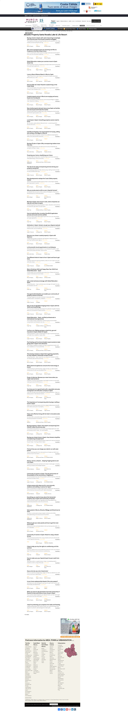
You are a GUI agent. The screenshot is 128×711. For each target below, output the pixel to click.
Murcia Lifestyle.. (47, 162)
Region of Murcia (39, 69)
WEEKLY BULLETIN (44, 15)
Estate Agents (47, 93)
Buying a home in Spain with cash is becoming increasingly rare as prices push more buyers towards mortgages (43, 38)
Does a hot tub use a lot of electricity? (37, 571)
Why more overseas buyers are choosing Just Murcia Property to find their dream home (42, 50)
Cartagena (38, 265)
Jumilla (70, 21)
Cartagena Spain (41, 699)
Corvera (51, 653)
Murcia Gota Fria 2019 (64, 699)
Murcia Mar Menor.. (30, 151)
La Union (27, 663)
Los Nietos (27, 667)
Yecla (43, 662)
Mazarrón (84, 21)
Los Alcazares (28, 665)
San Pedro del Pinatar (28, 685)
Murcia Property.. (30, 46)
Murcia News (28, 25)
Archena (51, 651)
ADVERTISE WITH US (36, 15)
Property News (66, 25)
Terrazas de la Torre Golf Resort (28, 693)
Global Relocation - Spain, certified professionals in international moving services (41, 318)
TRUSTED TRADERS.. (48, 543)
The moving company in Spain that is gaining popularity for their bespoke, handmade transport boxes (43, 354)
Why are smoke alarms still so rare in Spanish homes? (42, 190)
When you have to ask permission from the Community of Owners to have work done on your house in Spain (43, 592)
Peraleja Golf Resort (52, 669)
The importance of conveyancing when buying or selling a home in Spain (43, 402)
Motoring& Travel (51, 25)
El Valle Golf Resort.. (40, 210)
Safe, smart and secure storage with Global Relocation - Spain (42, 281)
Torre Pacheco (28, 695)
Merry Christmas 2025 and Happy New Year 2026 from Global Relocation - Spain (42, 270)
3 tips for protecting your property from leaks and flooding (43, 605)
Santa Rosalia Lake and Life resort (28, 689)
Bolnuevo (35, 652)
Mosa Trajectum (39, 81)
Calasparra (44, 650)
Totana (34, 673)
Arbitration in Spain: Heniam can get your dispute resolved (43, 225)
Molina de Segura (52, 664)
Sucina (51, 673)
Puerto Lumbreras (35, 669)
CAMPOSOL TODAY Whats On (31, 699)
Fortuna (43, 657)
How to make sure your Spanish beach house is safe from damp (43, 558)
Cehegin (43, 654)
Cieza (43, 655)
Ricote (51, 672)
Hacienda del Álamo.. (40, 162)
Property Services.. (48, 151)
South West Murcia (36, 643)
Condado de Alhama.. (40, 325)
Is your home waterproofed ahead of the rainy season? (42, 581)
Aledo (34, 648)
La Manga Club (39, 151)
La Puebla (27, 659)
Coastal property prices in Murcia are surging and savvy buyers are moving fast (42, 97)
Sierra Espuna (36, 672)
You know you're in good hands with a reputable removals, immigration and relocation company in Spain (43, 390)
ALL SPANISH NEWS (48, 265)
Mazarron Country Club (61, 672)
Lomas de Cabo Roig (61, 689)
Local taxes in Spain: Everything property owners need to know (43, 120)
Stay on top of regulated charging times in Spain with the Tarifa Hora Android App (43, 306)
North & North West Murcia (45, 644)
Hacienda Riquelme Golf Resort (53, 659)
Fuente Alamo (36, 658)
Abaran (51, 648)
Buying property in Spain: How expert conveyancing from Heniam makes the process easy (43, 426)
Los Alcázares (78, 21)
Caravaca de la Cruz (45, 652)
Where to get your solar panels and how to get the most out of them (42, 523)
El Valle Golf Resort (52, 656)
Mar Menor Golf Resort (28, 671)
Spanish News (75, 25)
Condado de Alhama (36, 656)
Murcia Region (30, 197)
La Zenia (60, 687)
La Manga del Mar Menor (28, 657)
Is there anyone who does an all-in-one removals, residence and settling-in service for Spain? (41, 486)
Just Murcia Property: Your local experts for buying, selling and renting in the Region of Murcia (43, 132)
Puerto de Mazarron (35, 667)
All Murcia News (47, 46)
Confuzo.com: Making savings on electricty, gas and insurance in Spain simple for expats (41, 331)
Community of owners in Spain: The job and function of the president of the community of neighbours (42, 474)
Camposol (38, 46)
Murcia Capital (30, 81)
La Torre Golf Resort (28, 661)
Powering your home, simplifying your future (40, 155)
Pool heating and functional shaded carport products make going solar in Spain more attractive (43, 342)
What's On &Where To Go (44, 25)
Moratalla (44, 659)
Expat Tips (29, 69)
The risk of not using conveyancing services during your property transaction (42, 167)
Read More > (57, 42)
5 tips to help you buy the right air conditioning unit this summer (42, 547)
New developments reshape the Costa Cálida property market (42, 179)
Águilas (58, 21)
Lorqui (51, 662)
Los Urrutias (28, 669)
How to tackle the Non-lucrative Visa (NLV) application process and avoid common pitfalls (42, 214)
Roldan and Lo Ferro (28, 681)
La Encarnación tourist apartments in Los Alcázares (41, 247)
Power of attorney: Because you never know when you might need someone (42, 378)
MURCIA (28, 422)
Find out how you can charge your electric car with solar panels (42, 449)
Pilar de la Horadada (27, 674)
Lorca (73, 21)
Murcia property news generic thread (32, 700)
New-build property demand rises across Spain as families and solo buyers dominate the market (43, 109)
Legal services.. (47, 410)
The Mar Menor (27, 643)
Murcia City (52, 667)
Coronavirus (47, 699)
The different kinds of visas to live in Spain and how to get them (43, 258)
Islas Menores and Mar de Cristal (28, 652)
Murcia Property (39, 58)
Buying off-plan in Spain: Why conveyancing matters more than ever (43, 144)
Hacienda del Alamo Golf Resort (36, 661)
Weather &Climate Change (36, 25)
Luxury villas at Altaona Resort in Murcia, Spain (40, 74)
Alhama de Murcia (64, 21)
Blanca (51, 652)
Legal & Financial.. (30, 175)
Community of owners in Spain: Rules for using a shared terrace (43, 535)
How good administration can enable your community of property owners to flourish (43, 294)
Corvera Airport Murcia (54, 699)
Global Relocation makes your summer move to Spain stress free (42, 62)
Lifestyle (58, 25)
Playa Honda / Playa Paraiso (28, 676)
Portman (27, 679)
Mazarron (35, 665)
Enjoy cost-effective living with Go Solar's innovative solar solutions (43, 414)
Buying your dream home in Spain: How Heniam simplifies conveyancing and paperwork (43, 438)
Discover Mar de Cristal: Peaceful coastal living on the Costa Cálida (42, 85)
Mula (43, 661)
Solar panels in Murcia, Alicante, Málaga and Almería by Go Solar (43, 510)
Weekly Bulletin (43, 700)
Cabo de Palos (39, 385)
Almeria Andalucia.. (30, 469)
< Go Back (26, 614)
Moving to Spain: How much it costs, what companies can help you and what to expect (43, 202)
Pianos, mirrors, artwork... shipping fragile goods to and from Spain (43, 461)
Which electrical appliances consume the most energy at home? (43, 366)
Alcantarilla (52, 649)
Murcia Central (52, 643)
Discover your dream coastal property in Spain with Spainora (41, 236)
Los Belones (27, 666)
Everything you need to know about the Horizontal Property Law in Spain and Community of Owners (41, 497)
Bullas (43, 648)
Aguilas (35, 646)
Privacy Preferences (53, 704)
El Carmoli (27, 649)
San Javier (89, 21)
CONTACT (30, 15)
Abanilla (51, 646)
